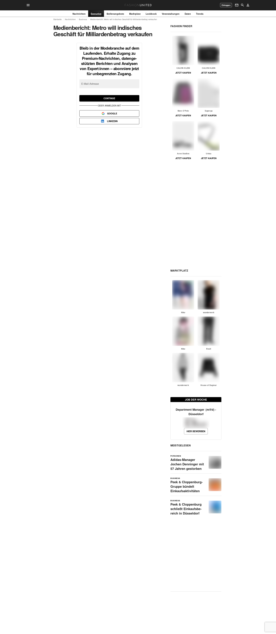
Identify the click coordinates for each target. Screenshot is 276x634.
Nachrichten (70, 19)
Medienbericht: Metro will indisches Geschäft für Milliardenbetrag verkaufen (123, 19)
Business (83, 19)
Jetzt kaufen (183, 72)
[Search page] (242, 5)
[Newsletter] (237, 5)
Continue (109, 98)
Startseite (57, 19)
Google (112, 113)
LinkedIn (112, 121)
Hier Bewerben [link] (196, 431)
